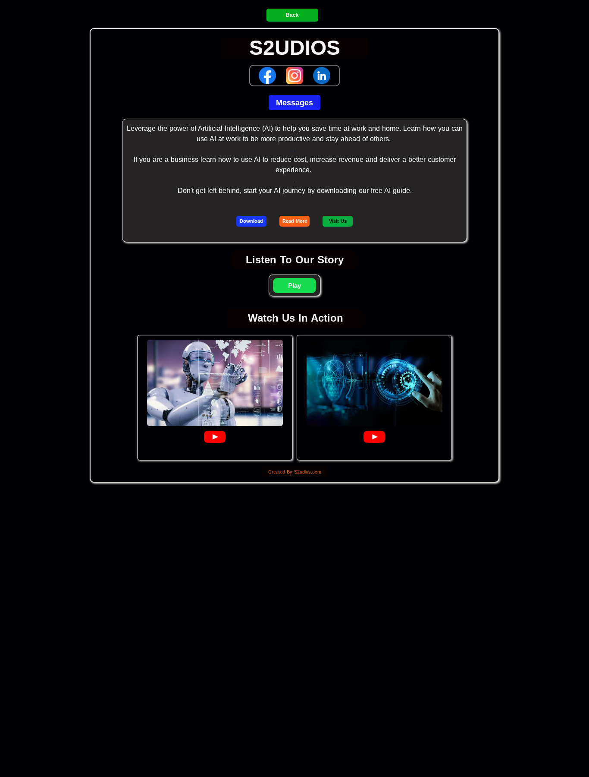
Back (292, 15)
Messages (294, 102)
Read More (294, 221)
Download (251, 221)
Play (294, 285)
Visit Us (338, 221)
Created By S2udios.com (294, 471)
